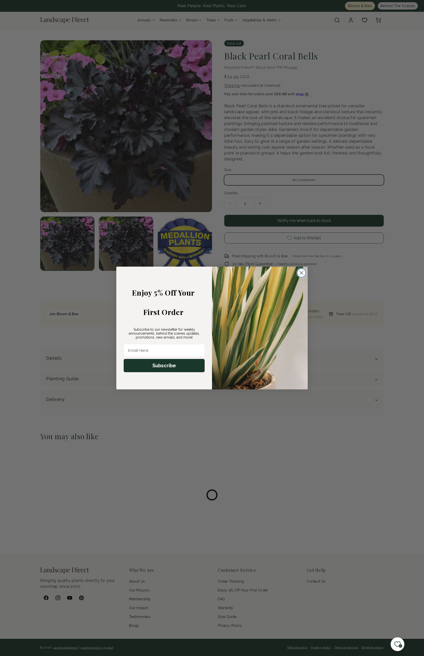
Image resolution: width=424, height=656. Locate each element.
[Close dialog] (301, 273)
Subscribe (164, 366)
